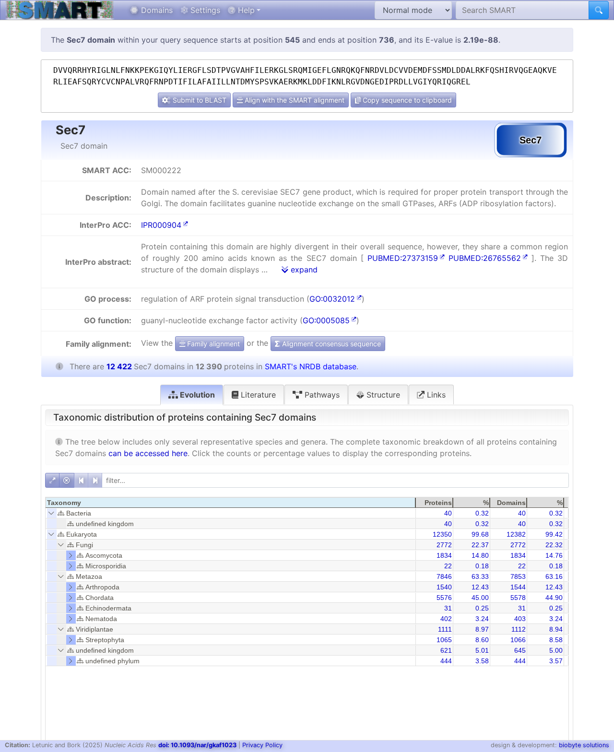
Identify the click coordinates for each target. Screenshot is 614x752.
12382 (516, 534)
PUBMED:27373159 (402, 258)
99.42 (554, 534)
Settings (204, 10)
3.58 (482, 661)
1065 (444, 640)
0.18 (482, 566)
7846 (444, 576)
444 (446, 661)
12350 (442, 534)
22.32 (554, 545)
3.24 (482, 619)
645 (520, 650)
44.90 (554, 597)
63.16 (554, 576)
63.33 (480, 576)
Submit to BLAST (198, 100)
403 (520, 619)
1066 (518, 640)
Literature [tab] (257, 395)
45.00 (480, 597)
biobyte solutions (584, 745)
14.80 (480, 555)
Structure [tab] (382, 395)
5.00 (556, 650)
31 (448, 608)
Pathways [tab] (321, 395)
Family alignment (212, 344)
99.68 (480, 534)
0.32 (482, 513)
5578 (518, 597)
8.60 (482, 640)
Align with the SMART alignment (293, 100)
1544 (518, 587)
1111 (445, 629)
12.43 (480, 587)
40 (448, 513)
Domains (156, 10)
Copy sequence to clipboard (406, 100)
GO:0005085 (326, 320)
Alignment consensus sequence (330, 344)
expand (303, 269)
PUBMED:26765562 (485, 258)
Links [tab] (435, 395)
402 (446, 619)
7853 (518, 576)
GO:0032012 (332, 299)
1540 (444, 587)
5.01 (482, 650)
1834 (444, 555)
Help (245, 10)
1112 (518, 629)
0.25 (482, 608)
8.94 (556, 629)
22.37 (480, 545)
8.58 (556, 640)
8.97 (482, 629)
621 (446, 650)
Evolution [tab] (196, 395)
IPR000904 (161, 225)
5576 (444, 597)
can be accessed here (148, 453)
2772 (444, 545)
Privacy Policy (262, 745)
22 (448, 566)
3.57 (556, 661)
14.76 (554, 555)
